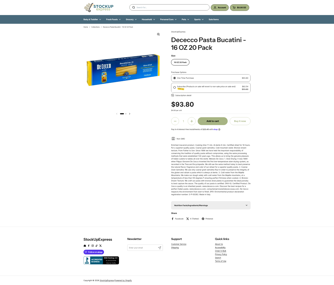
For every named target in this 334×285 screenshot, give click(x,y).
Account (222, 7)
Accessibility (220, 247)
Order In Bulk (220, 251)
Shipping (175, 247)
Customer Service (178, 244)
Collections (95, 27)
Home (86, 27)
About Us (219, 244)
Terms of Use (220, 261)
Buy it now (240, 121)
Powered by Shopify (123, 280)
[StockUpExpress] (99, 7)
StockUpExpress (107, 280)
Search (218, 258)
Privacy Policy (221, 254)
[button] (122, 113)
